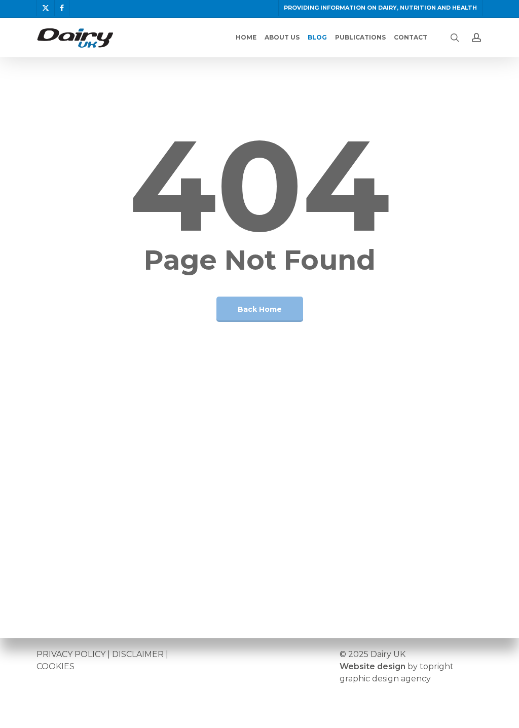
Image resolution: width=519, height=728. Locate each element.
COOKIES (55, 666)
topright (437, 666)
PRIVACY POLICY (70, 654)
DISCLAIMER (138, 654)
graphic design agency (385, 678)
